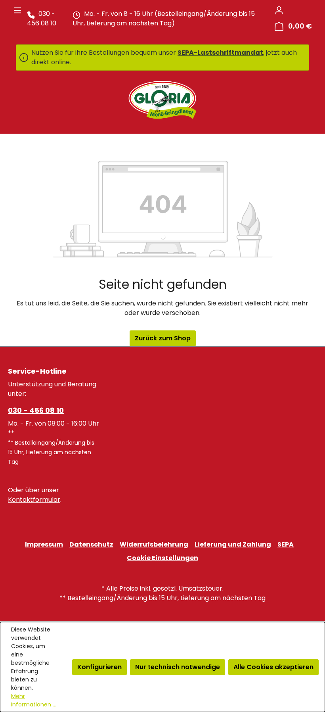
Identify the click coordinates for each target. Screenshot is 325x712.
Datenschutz (91, 544)
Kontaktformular (34, 499)
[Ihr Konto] (279, 10)
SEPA (285, 544)
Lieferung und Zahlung (233, 544)
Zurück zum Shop (163, 338)
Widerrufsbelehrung (154, 544)
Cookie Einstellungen (162, 557)
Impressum (44, 544)
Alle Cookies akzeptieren (273, 667)
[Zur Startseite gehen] (162, 100)
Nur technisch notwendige (177, 667)
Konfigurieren (99, 667)
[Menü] (17, 10)
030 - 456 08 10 (36, 410)
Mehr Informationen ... (33, 700)
